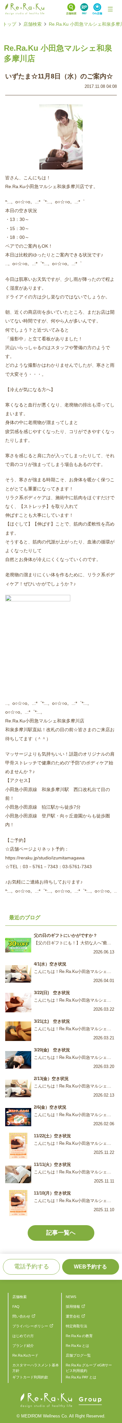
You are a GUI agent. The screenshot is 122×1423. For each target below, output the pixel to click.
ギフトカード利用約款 (30, 1377)
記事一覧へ (60, 1232)
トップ (9, 24)
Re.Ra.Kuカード (25, 1355)
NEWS (71, 1297)
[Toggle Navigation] (110, 9)
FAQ (16, 1306)
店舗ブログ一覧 (78, 1355)
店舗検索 (32, 24)
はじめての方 (23, 1336)
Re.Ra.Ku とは (77, 1346)
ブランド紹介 (23, 1346)
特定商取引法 (76, 1326)
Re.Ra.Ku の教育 (79, 1336)
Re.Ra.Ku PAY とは (81, 1377)
